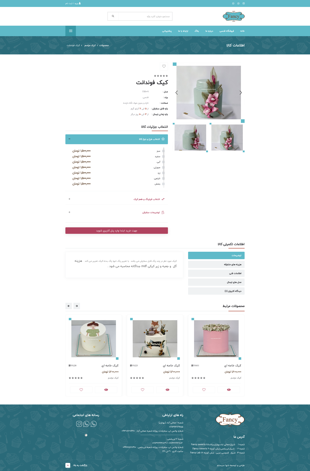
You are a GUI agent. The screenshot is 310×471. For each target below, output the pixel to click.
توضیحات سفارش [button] (151, 212)
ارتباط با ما (183, 31)
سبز (158, 151)
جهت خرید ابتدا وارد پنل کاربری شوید (116, 230)
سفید (157, 156)
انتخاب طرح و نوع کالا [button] (149, 139)
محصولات (104, 45)
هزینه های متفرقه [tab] (232, 264)
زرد (159, 173)
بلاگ (197, 31)
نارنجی (157, 178)
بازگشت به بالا (80, 465)
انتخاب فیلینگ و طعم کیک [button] (147, 199)
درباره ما (209, 31)
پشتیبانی (167, 31)
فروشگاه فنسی (227, 31)
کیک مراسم (90, 45)
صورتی (157, 167)
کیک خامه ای (110, 365)
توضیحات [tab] (236, 255)
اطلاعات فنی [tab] (235, 273)
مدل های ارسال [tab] (234, 282)
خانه (242, 31)
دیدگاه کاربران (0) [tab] (233, 291)
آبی (158, 162)
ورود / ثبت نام (72, 3)
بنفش (157, 184)
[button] (176, 92)
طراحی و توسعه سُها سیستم (231, 465)
